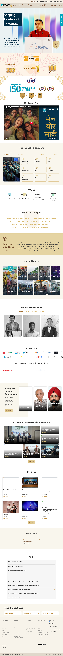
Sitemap (59, 654)
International (53, 5)
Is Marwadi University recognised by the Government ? (31, 589)
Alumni (55, 1)
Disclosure (4, 628)
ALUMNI (27, 311)
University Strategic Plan (30, 626)
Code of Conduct (5, 634)
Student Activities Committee (43, 640)
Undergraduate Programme (8, 153)
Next (40, 377)
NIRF (3, 630)
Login (37, 1)
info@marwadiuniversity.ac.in (56, 629)
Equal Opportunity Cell (18, 634)
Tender (3, 640)
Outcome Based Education (44, 1)
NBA (3, 636)
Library (39, 626)
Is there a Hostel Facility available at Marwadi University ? (31, 578)
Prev (22, 377)
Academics (14, 5)
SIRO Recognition (29, 638)
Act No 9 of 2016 (29, 631)
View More (31, 461)
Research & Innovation (43, 153)
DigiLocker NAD (40, 636)
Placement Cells (17, 629)
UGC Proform (4, 626)
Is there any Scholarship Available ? (31, 566)
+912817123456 (53, 627)
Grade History (59, 1)
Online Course (55, 153)
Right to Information (5, 643)
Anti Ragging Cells (17, 632)
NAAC (3, 638)
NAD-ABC (39, 638)
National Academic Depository (43, 634)
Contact (60, 5)
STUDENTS (21, 311)
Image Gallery (4, 648)
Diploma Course (34, 153)
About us (45, 5)
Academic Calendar (5, 632)
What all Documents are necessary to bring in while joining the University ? (31, 593)
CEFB (15, 624)
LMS (38, 624)
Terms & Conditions (53, 654)
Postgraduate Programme (21, 153)
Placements (40, 5)
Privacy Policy (47, 654)
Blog (3, 651)
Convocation (40, 630)
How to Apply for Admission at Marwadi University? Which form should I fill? (31, 585)
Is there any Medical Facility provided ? (31, 597)
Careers (3, 624)
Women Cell (16, 627)
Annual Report (4, 645)
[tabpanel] (8, 370)
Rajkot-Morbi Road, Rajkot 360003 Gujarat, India (54, 626)
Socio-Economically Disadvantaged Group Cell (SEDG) (18, 637)
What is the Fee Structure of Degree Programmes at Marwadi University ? (31, 581)
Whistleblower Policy (29, 633)
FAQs (3, 621)
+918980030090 (53, 631)
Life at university (30, 5)
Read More (9, 410)
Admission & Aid (21, 5)
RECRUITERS (35, 311)
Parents (51, 1)
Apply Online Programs (61, 20)
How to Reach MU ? (31, 574)
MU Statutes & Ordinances (30, 624)
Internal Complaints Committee (43, 632)
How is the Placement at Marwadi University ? (31, 570)
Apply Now (33, 1)
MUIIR (15, 621)
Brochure (27, 621)
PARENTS (42, 311)
